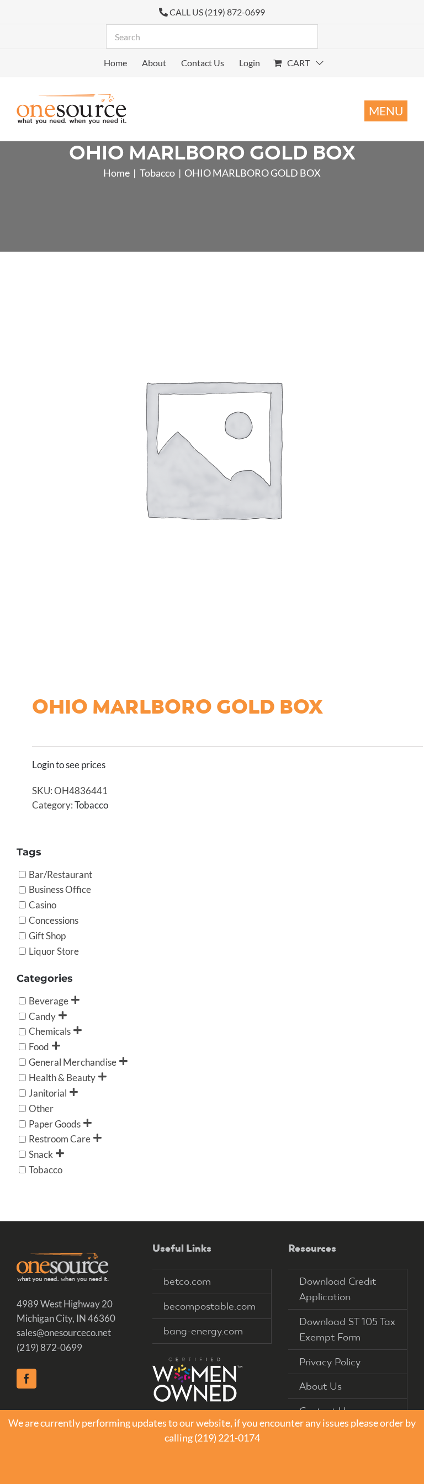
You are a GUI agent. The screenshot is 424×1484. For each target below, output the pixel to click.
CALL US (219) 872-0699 (217, 12)
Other (41, 1108)
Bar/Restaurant (60, 874)
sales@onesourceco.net (64, 1332)
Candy (42, 1016)
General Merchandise (72, 1062)
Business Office (60, 889)
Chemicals (50, 1031)
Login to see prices (68, 764)
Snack (41, 1154)
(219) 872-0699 (49, 1347)
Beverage (48, 1000)
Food (39, 1046)
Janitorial (48, 1092)
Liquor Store (54, 950)
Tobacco (91, 805)
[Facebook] (26, 1379)
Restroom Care (60, 1139)
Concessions (53, 920)
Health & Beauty (62, 1077)
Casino (42, 905)
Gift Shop (47, 936)
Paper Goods (55, 1123)
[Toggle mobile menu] (385, 110)
